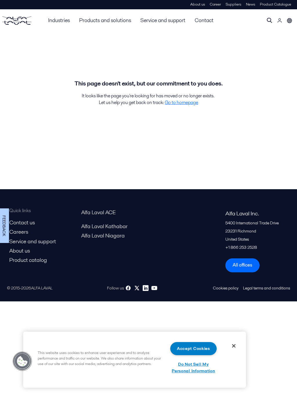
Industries (59, 20)
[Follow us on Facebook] (128, 288)
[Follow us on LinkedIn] (145, 288)
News (250, 4)
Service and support (162, 20)
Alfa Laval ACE (98, 212)
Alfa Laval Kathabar (104, 226)
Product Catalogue (275, 4)
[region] (134, 360)
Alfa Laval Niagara (103, 235)
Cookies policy (225, 288)
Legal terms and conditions (266, 288)
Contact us (22, 222)
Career (215, 4)
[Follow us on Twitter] (137, 288)
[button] (22, 361)
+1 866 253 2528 (241, 247)
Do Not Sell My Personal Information (193, 367)
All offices (242, 265)
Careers (18, 231)
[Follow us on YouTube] (154, 288)
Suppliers (233, 4)
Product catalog (28, 260)
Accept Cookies (193, 348)
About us (197, 4)
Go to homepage (181, 102)
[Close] (233, 345)
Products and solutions (105, 20)
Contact (204, 20)
